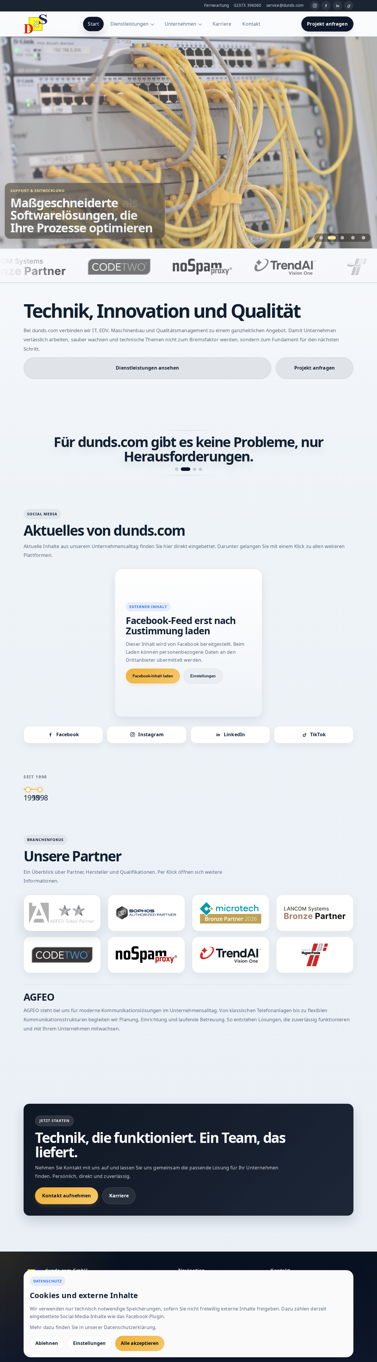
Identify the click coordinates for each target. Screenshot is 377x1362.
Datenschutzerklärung (129, 1327)
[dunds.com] (35, 24)
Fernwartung (216, 5)
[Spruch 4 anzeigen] (200, 454)
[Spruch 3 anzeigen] (191, 454)
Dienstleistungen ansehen (147, 368)
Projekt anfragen (327, 24)
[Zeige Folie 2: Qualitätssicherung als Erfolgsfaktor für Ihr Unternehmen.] (332, 237)
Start (93, 24)
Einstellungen (203, 661)
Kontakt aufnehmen (66, 1181)
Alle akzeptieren (140, 1343)
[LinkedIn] (337, 5)
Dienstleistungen (129, 24)
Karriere (222, 24)
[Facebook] (326, 5)
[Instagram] (315, 5)
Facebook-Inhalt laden (153, 661)
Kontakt (251, 24)
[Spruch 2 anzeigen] (182, 454)
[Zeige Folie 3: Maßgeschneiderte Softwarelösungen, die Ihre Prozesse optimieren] (342, 237)
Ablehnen (46, 1343)
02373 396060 (248, 5)
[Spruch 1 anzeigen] (176, 454)
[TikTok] (348, 5)
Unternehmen (180, 24)
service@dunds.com (285, 5)
